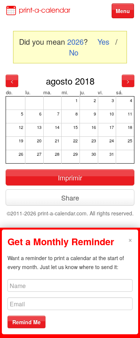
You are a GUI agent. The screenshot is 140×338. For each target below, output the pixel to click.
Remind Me (26, 322)
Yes (103, 41)
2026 (75, 41)
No (73, 52)
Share (70, 197)
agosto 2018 (70, 80)
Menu (123, 11)
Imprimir (70, 177)
